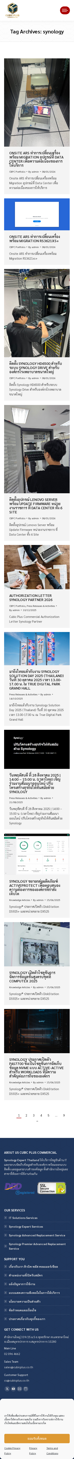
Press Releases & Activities (41, 605)
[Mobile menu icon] (65, 10)
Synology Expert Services (26, 1226)
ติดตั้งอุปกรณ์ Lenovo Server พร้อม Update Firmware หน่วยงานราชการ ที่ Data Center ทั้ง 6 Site (35, 505)
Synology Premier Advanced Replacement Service (37, 1246)
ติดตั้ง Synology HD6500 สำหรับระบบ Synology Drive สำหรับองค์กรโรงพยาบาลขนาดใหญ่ (35, 367)
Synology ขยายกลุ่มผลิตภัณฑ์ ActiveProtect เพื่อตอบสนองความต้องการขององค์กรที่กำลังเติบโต (34, 887)
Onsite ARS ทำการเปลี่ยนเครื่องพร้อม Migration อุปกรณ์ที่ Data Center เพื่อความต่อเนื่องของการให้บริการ (36, 159)
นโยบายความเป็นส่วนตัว (24, 1301)
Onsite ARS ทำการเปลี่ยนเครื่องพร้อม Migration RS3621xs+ (34, 238)
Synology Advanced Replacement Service (37, 1235)
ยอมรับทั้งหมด (37, 1438)
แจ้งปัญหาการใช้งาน (22, 1284)
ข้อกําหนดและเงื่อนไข (22, 1310)
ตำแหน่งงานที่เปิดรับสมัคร (26, 1275)
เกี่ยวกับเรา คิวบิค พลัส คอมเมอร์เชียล (33, 1266)
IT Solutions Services (23, 1218)
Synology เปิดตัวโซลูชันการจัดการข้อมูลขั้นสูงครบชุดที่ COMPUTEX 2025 (32, 976)
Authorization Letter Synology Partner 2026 (30, 597)
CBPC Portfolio (17, 171)
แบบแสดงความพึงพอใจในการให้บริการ (34, 1293)
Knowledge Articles (19, 900)
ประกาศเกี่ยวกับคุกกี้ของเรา (27, 1319)
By (33, 171)
